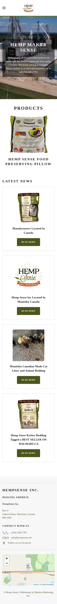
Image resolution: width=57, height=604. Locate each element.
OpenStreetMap (47, 584)
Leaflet (35, 584)
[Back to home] (28, 8)
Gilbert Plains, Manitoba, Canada (18, 514)
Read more (29, 242)
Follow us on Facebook (19, 543)
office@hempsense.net (37, 68)
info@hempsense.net (21, 537)
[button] (4, 8)
